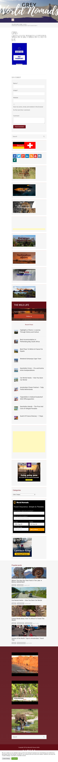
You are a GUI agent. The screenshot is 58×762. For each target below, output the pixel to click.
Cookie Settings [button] (6, 758)
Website (15, 97)
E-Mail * (15, 90)
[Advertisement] (29, 441)
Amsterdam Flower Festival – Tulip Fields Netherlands (32, 388)
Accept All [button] (14, 758)
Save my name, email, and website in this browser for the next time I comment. (28, 108)
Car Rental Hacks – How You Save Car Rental (31, 379)
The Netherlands (21, 643)
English (13, 585)
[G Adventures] (29, 472)
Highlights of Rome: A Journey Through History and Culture (30, 331)
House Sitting (20, 623)
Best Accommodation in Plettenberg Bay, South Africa (30, 340)
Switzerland (20, 585)
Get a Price (34, 529)
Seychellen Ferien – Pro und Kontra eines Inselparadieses (32, 369)
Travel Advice (20, 603)
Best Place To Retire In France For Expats (31, 350)
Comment (16, 116)
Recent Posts (29, 324)
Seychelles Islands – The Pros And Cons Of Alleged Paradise (31, 407)
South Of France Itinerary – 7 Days (31, 416)
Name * (15, 83)
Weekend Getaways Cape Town (30, 359)
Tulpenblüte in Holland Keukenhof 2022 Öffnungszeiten (31, 398)
